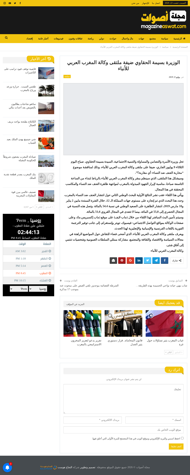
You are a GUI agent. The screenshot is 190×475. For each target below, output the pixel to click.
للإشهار (145, 3)
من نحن (135, 3)
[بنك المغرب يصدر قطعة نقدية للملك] (46, 179)
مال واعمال (127, 38)
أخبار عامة (43, 38)
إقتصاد (29, 38)
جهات (141, 38)
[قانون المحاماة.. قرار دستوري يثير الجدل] (123, 323)
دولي (101, 38)
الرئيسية (177, 38)
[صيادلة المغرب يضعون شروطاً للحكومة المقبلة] (46, 161)
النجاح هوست (64, 467)
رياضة (91, 38)
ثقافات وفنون (75, 38)
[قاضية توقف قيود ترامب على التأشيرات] (46, 73)
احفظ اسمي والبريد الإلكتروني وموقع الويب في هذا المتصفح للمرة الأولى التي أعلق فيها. (136, 438)
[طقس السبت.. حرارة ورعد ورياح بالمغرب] (46, 91)
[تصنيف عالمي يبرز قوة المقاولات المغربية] (46, 196)
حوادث (112, 38)
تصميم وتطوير (87, 467)
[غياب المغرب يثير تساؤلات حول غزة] (165, 323)
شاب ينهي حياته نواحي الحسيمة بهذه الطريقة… (161, 285)
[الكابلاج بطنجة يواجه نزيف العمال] (46, 126)
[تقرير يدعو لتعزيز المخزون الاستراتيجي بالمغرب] (82, 323)
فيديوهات (58, 38)
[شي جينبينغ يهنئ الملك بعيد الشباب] (46, 143)
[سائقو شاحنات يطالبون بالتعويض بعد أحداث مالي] (46, 108)
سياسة (164, 38)
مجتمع (153, 38)
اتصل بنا (156, 3)
